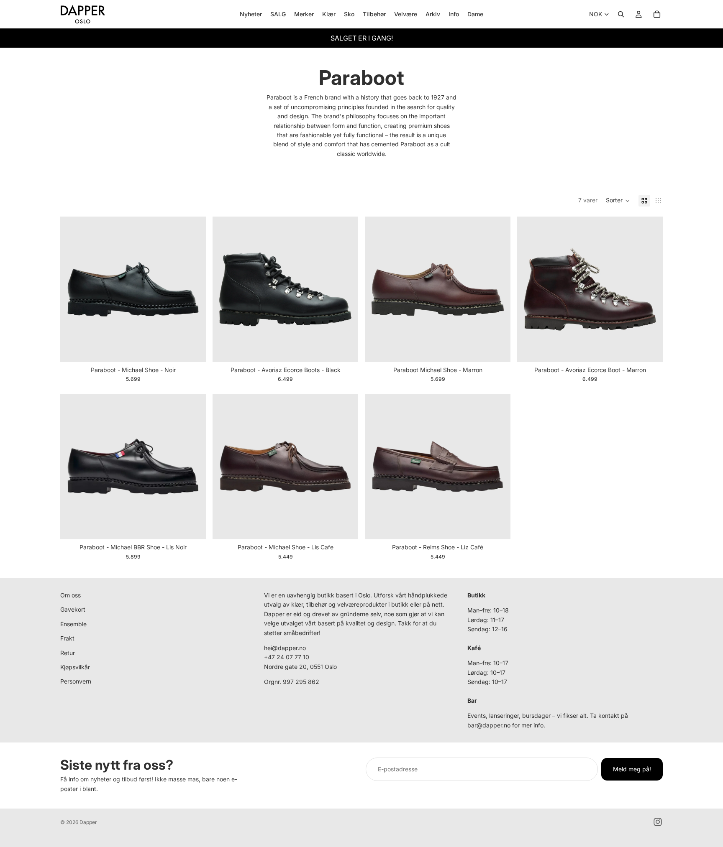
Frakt (67, 638)
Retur (67, 652)
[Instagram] (658, 822)
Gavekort (72, 609)
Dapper (88, 822)
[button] (618, 200)
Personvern (75, 681)
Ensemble (73, 624)
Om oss (70, 595)
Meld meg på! (632, 769)
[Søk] (621, 14)
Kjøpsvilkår (75, 667)
